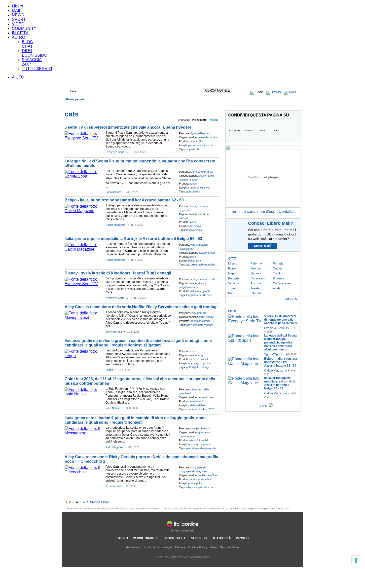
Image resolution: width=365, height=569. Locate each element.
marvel (202, 137)
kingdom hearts (189, 287)
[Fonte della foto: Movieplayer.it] (84, 317)
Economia (88, 105)
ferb (212, 279)
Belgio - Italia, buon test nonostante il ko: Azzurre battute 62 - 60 (124, 200)
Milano (232, 263)
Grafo (292, 91)
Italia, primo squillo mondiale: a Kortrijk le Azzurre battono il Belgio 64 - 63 (133, 238)
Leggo (109, 369)
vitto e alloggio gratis (204, 448)
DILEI (27, 51)
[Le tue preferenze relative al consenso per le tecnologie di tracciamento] (356, 560)
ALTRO (18, 37)
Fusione (149, 547)
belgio (197, 226)
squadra (195, 191)
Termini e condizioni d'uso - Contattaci (263, 211)
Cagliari (278, 268)
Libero (17, 6)
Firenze (256, 268)
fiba (200, 252)
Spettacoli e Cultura (135, 105)
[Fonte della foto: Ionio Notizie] (84, 394)
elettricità (194, 359)
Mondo (102, 105)
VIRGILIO (242, 538)
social (204, 359)
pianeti (192, 145)
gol (188, 191)
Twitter (248, 130)
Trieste (255, 288)
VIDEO (18, 24)
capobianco (186, 248)
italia (190, 226)
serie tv (193, 141)
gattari (190, 367)
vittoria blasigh (199, 244)
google (210, 316)
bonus (193, 183)
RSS (276, 130)
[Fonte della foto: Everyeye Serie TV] (84, 138)
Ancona (256, 283)
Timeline (277, 91)
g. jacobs (185, 210)
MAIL (16, 10)
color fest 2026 (205, 409)
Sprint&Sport (113, 191)
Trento (277, 273)
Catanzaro (258, 278)
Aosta (277, 288)
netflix (201, 316)
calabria (193, 405)
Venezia (233, 283)
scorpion (212, 137)
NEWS (18, 15)
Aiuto (214, 547)
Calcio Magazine (115, 224)
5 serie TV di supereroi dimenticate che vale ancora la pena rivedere (128, 127)
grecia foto (204, 432)
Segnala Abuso (230, 547)
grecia (207, 363)
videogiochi (203, 291)
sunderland (195, 187)
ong (200, 355)
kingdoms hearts (196, 295)
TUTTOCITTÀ (222, 538)
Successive (99, 502)
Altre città (291, 299)
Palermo (256, 263)
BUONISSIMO (34, 55)
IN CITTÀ (20, 33)
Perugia (278, 263)
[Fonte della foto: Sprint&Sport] (84, 176)
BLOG (27, 42)
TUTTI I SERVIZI (37, 69)
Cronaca (73, 105)
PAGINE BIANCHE (146, 538)
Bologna (234, 278)
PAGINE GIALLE (175, 538)
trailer (192, 291)
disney (202, 283)
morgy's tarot (206, 397)
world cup (204, 214)
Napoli (232, 273)
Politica (114, 105)
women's (196, 229)
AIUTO (18, 77)
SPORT (19, 19)
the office (211, 475)
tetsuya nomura (199, 279)
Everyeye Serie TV (117, 152)
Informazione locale (260, 105)
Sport (154, 105)
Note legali (164, 547)
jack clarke (197, 171)
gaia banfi (185, 393)
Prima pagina (75, 99)
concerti (191, 409)
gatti (188, 448)
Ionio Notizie (113, 408)
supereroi (192, 149)
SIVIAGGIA (32, 60)
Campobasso (282, 283)
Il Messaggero (114, 447)
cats (193, 351)
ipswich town (206, 175)
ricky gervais (198, 312)
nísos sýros (195, 363)
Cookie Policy (198, 547)
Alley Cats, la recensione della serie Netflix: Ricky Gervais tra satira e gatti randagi (141, 307)
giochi (192, 222)
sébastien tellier (199, 389)
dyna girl (195, 133)
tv (199, 149)
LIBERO (122, 538)
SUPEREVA (199, 538)
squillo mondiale (205, 264)
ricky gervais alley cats (193, 471)
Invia (262, 130)
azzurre (191, 264)
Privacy (180, 547)
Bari (231, 293)
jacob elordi (203, 428)
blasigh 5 (185, 218)
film (201, 141)
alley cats (192, 324)
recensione (196, 320)
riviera (202, 405)
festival (193, 401)
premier (208, 171)
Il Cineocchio (113, 486)
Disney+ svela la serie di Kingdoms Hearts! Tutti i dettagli (118, 273)
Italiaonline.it (132, 547)
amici (206, 320)
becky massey (199, 206)
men (209, 295)
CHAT (27, 46)
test (188, 229)
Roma (232, 268)
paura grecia (187, 436)
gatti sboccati (206, 487)
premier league (188, 179)
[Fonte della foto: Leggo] (84, 356)
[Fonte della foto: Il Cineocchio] (84, 472)
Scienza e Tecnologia (174, 105)
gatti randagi (205, 324)
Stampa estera (288, 105)
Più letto (213, 119)
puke (199, 483)
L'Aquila (256, 293)
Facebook (234, 130)
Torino (232, 288)
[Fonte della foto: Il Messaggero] (84, 433)
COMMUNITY (24, 28)
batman (205, 133)
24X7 (26, 64)
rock (201, 401)
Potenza (278, 278)
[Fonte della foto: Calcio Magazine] (84, 211)
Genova (256, 273)
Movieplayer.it (114, 331)
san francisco (204, 145)
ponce (192, 483)
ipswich (206, 187)
